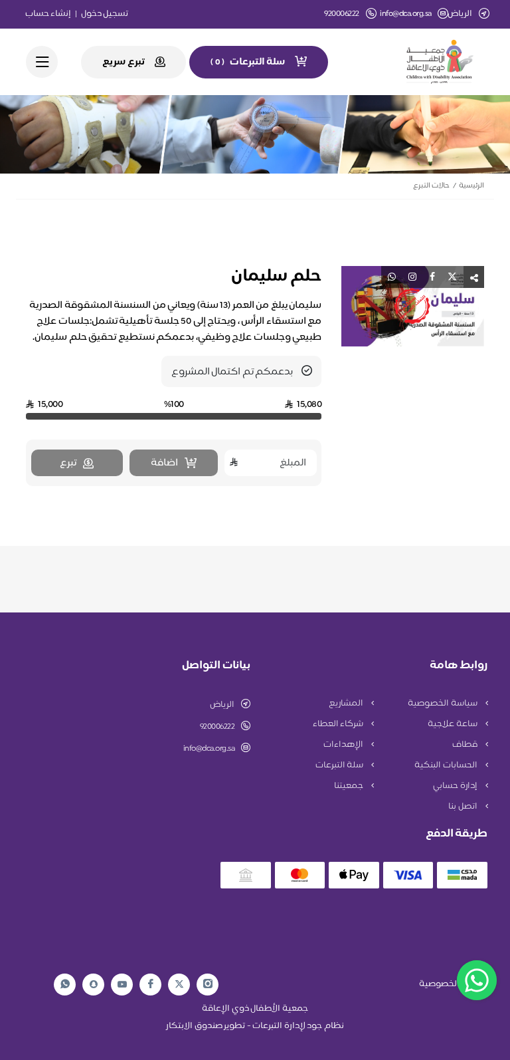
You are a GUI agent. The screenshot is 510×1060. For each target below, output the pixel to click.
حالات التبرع (431, 186)
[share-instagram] (412, 277)
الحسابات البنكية (446, 765)
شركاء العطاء (339, 724)
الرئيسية (471, 186)
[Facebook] (150, 984)
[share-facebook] (432, 277)
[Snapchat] (94, 984)
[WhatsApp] (65, 984)
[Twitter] (179, 984)
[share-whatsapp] (391, 277)
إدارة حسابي (456, 786)
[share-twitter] (452, 277)
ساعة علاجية (453, 724)
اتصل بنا (463, 806)
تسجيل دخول (105, 14)
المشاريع (347, 703)
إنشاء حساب (48, 14)
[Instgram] (207, 984)
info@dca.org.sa (406, 14)
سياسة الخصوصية (443, 703)
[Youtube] (122, 984)
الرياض (222, 705)
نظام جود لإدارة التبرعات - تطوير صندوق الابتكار (255, 1026)
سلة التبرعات (340, 765)
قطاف (465, 744)
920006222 (217, 727)
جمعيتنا (349, 786)
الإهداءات (344, 744)
